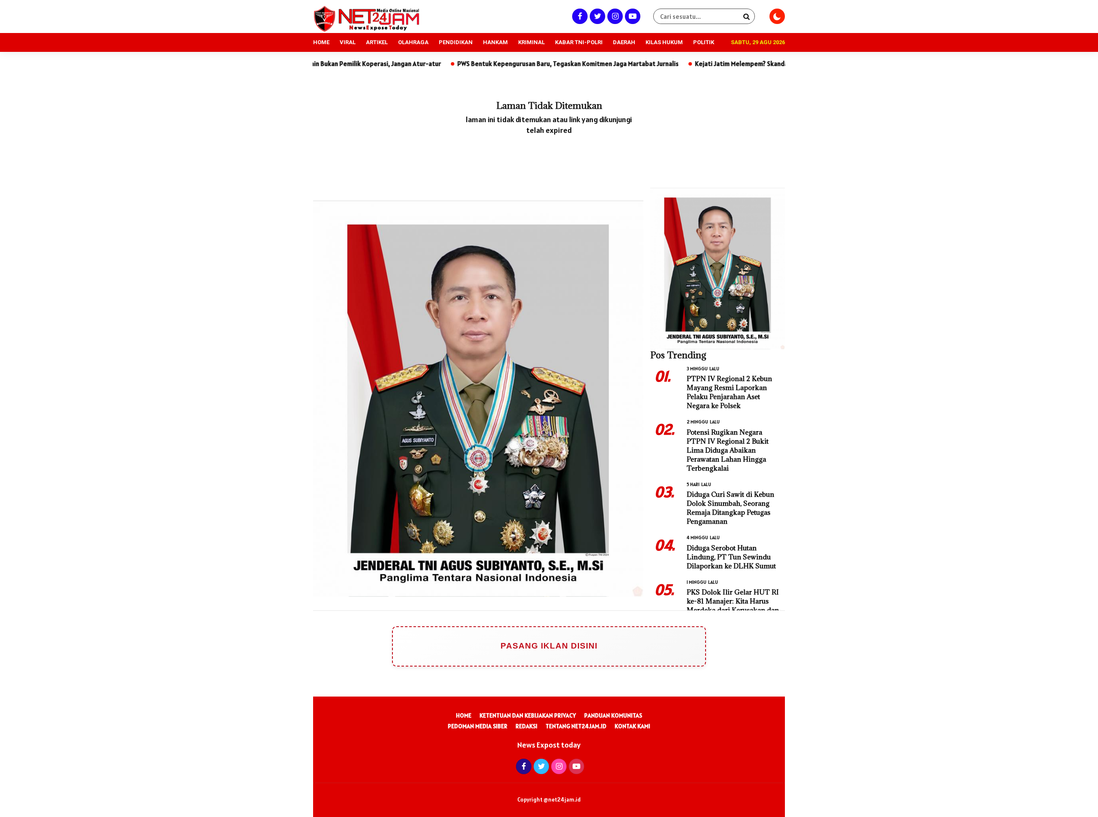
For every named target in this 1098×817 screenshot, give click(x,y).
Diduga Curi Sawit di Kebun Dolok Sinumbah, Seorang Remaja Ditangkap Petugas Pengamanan (730, 508)
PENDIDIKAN (456, 42)
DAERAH (624, 42)
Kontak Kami (632, 726)
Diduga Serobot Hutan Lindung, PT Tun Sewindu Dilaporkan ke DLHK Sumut (731, 557)
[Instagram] (614, 16)
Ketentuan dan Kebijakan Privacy (528, 715)
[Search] (746, 16)
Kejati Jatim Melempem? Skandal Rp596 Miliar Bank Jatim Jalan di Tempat (745, 64)
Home (463, 715)
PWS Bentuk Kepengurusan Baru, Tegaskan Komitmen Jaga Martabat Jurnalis (511, 64)
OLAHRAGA (413, 42)
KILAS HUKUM (664, 42)
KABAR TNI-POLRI (579, 42)
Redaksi (526, 726)
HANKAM (495, 42)
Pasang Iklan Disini (549, 645)
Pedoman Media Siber (477, 726)
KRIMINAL (531, 42)
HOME (321, 42)
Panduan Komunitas (613, 715)
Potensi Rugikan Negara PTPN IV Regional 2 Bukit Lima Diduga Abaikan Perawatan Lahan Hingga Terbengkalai (728, 450)
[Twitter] (596, 16)
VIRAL (348, 42)
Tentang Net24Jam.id (576, 726)
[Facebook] (579, 16)
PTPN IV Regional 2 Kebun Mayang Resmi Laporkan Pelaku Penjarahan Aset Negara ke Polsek (729, 392)
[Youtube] (631, 16)
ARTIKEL (377, 42)
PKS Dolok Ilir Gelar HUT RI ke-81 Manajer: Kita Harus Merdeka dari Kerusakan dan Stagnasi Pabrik (733, 605)
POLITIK (703, 42)
